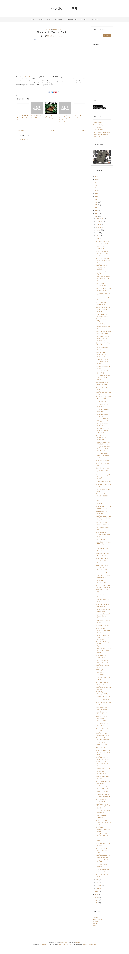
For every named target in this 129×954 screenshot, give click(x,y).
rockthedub (64, 8)
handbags (96, 921)
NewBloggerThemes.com (65, 944)
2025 (96, 179)
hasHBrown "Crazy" (101, 786)
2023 (96, 185)
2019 (96, 193)
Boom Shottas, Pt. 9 (102, 324)
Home (33, 19)
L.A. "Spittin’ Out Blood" (103, 241)
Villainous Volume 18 (102, 789)
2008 (96, 897)
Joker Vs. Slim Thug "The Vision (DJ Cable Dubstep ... (103, 477)
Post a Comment (24, 139)
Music (49, 19)
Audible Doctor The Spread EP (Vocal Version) (102, 764)
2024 (96, 182)
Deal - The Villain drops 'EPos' (101, 132)
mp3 (50, 29)
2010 (96, 891)
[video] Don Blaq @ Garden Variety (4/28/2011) (101, 267)
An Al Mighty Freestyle (102, 625)
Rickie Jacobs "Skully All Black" (52, 32)
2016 (96, 202)
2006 (96, 903)
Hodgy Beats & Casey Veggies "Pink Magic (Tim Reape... (102, 637)
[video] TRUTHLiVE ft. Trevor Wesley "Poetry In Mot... (103, 534)
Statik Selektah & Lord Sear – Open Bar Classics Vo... (102, 338)
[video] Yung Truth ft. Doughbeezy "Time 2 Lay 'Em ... (103, 806)
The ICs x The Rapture (102, 699)
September (99, 227)
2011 (96, 216)
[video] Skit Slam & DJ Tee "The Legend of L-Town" (103, 822)
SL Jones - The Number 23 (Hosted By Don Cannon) (103, 361)
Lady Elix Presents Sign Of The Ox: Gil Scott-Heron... (103, 377)
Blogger (77, 942)
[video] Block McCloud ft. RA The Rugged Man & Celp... (103, 544)
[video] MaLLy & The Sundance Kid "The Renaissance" (102, 437)
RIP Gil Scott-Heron (101, 401)
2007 (96, 900)
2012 (96, 213)
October (99, 224)
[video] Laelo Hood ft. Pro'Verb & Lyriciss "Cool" (102, 253)
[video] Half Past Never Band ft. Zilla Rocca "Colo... (102, 850)
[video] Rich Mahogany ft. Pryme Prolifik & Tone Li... (103, 278)
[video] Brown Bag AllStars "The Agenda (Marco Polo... (103, 560)
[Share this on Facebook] (49, 92)
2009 (96, 894)
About (41, 19)
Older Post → (84, 130)
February (99, 885)
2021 (96, 188)
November (99, 221)
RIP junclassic (97, 127)
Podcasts (84, 19)
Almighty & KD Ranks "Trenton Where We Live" (23, 118)
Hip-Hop (45, 29)
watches (95, 917)
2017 (96, 199)
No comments (59, 36)
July (97, 233)
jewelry (95, 923)
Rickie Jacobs (56, 29)
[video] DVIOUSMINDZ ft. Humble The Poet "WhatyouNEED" (103, 449)
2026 (96, 176)
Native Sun (99, 503)
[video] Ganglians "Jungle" (103, 573)
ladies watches (97, 919)
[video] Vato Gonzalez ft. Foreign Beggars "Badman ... (103, 616)
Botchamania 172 (101, 747)
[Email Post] (17, 96)
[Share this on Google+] (54, 92)
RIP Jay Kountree (98, 130)
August (98, 230)
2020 (96, 191)
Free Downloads (71, 19)
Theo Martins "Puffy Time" (103, 481)
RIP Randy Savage (101, 670)
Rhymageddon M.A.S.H (103, 769)
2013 (96, 210)
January (98, 888)
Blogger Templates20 (89, 944)
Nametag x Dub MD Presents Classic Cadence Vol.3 (101, 354)
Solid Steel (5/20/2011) (103, 697)
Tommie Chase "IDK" (102, 244)
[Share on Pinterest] (56, 92)
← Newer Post (20, 130)
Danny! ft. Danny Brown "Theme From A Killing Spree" (103, 470)
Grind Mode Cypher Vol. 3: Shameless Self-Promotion (103, 309)
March (98, 882)
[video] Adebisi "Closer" (103, 460)
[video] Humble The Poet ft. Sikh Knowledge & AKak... (103, 752)
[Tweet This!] (52, 92)
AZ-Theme (43, 944)
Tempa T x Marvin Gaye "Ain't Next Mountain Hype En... (103, 644)
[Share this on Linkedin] (58, 92)
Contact (95, 19)
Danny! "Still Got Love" (102, 791)
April (97, 880)
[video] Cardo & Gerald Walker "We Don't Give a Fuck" (103, 260)
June (98, 236)
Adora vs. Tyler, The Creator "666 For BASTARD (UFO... (102, 719)
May (97, 238)
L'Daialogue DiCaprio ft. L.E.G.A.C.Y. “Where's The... (103, 455)
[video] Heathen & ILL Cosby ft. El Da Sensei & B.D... (103, 630)
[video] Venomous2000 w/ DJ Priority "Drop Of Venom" (103, 650)
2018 (96, 196)
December (99, 219)
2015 (96, 205)
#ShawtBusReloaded (102, 565)
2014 (96, 207)
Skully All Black (29, 77)
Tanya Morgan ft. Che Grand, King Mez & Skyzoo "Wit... (102, 430)
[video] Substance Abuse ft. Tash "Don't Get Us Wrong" (103, 518)
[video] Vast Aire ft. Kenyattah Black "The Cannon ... (103, 829)
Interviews (58, 19)
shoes (94, 925)
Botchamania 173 (101, 539)
